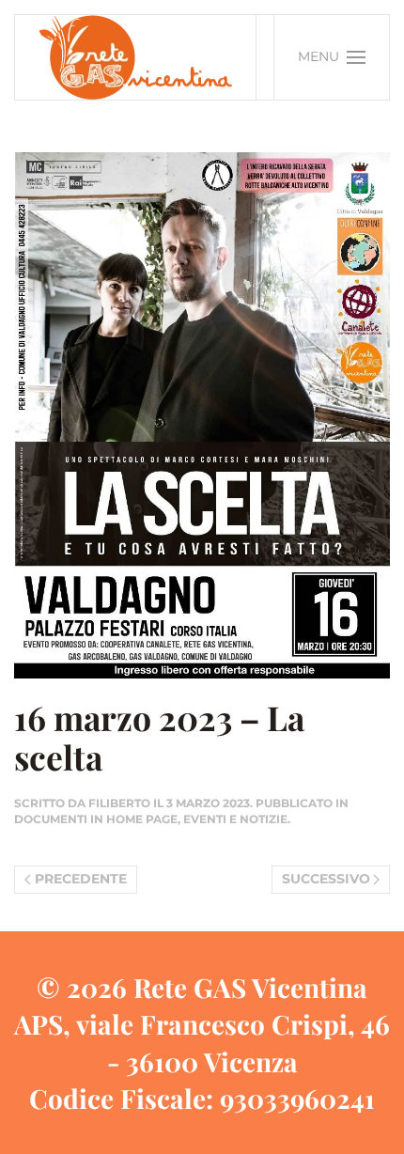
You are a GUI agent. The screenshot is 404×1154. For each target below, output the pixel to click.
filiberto (119, 803)
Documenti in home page (96, 819)
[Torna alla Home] (135, 57)
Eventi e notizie (235, 819)
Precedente (81, 878)
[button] (332, 57)
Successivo (326, 878)
